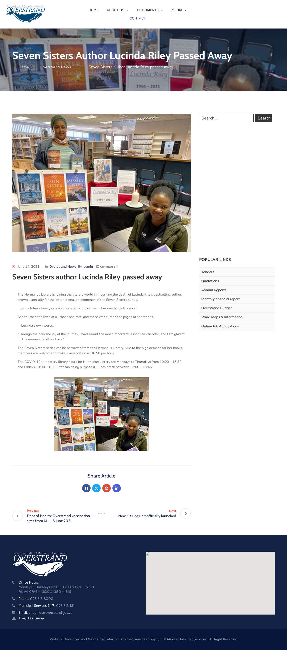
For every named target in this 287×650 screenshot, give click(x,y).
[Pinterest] (106, 488)
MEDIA (177, 10)
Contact (138, 18)
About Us (115, 10)
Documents (148, 10)
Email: (45, 612)
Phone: (35, 599)
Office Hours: (28, 582)
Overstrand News (55, 67)
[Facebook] (86, 488)
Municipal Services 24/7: (47, 605)
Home (93, 10)
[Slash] (101, 513)
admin (88, 266)
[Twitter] (96, 488)
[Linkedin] (116, 488)
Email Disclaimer (31, 618)
